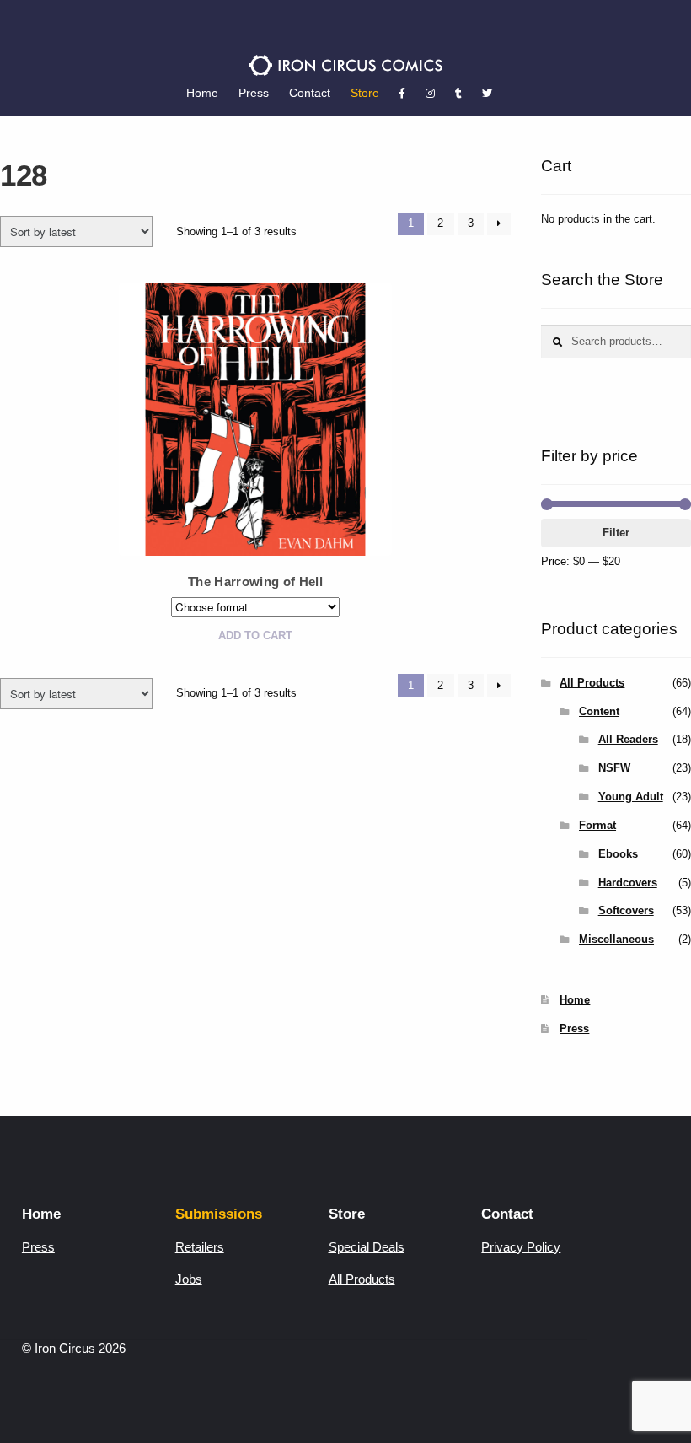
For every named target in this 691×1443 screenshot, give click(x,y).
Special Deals (366, 1247)
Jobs (188, 1279)
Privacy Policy (520, 1247)
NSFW (614, 768)
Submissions (218, 1214)
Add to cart (255, 635)
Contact (309, 93)
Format (597, 825)
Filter (616, 532)
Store (365, 93)
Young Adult (630, 796)
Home (202, 93)
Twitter (487, 93)
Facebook (402, 93)
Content (599, 711)
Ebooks (618, 854)
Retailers (199, 1247)
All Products (592, 682)
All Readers (628, 739)
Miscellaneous (616, 939)
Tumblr (458, 93)
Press (253, 93)
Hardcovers (627, 882)
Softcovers (626, 910)
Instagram (430, 93)
